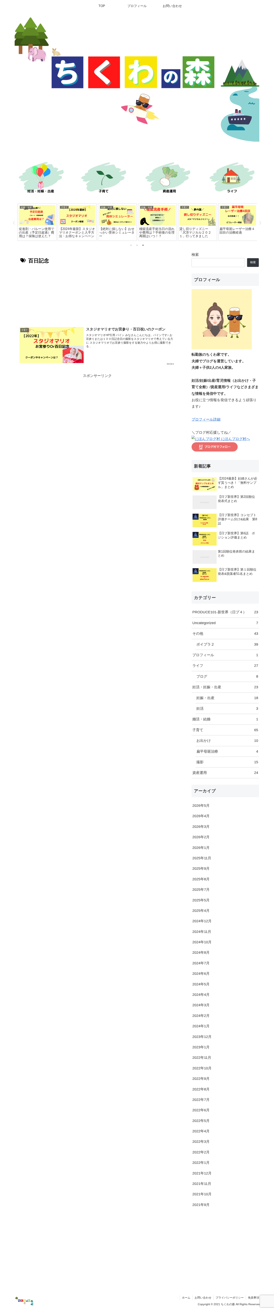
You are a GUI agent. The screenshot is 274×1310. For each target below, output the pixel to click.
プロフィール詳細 (206, 419)
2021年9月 (201, 1205)
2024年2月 (201, 1016)
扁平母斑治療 (227, 751)
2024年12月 (202, 921)
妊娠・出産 (227, 698)
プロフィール (225, 655)
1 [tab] (131, 245)
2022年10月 (202, 1068)
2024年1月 (201, 1026)
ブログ (227, 676)
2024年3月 (201, 1005)
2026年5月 (201, 806)
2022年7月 (201, 1100)
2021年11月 (201, 1184)
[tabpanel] (46, 222)
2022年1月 (201, 1163)
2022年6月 (201, 1110)
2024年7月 (201, 963)
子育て (225, 730)
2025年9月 (201, 869)
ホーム (186, 1297)
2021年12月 (202, 1173)
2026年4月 (201, 816)
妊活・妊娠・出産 (225, 687)
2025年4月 (201, 911)
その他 (225, 634)
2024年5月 (201, 984)
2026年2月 (201, 837)
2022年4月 (201, 1131)
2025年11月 (201, 858)
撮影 (227, 762)
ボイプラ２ (227, 644)
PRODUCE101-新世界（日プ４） (225, 612)
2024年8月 (201, 953)
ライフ (225, 666)
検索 (195, 255)
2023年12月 (202, 1037)
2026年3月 (201, 827)
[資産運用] (169, 179)
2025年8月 (201, 879)
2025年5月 (201, 900)
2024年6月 (201, 974)
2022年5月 (201, 1121)
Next (260, 223)
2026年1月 (201, 848)
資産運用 (225, 773)
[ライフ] (233, 179)
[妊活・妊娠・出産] (41, 179)
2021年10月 (202, 1194)
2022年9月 (201, 1079)
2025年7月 (201, 890)
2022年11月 (201, 1058)
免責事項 (253, 1297)
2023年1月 (201, 1047)
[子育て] (105, 179)
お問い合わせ (203, 1297)
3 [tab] (143, 245)
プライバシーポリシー (230, 1297)
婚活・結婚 (225, 719)
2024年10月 (202, 942)
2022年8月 (201, 1089)
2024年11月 (201, 932)
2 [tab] (137, 245)
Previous (14, 223)
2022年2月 (201, 1152)
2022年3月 (201, 1142)
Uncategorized (225, 623)
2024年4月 (201, 995)
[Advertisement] (97, 294)
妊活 (227, 709)
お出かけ (227, 741)
